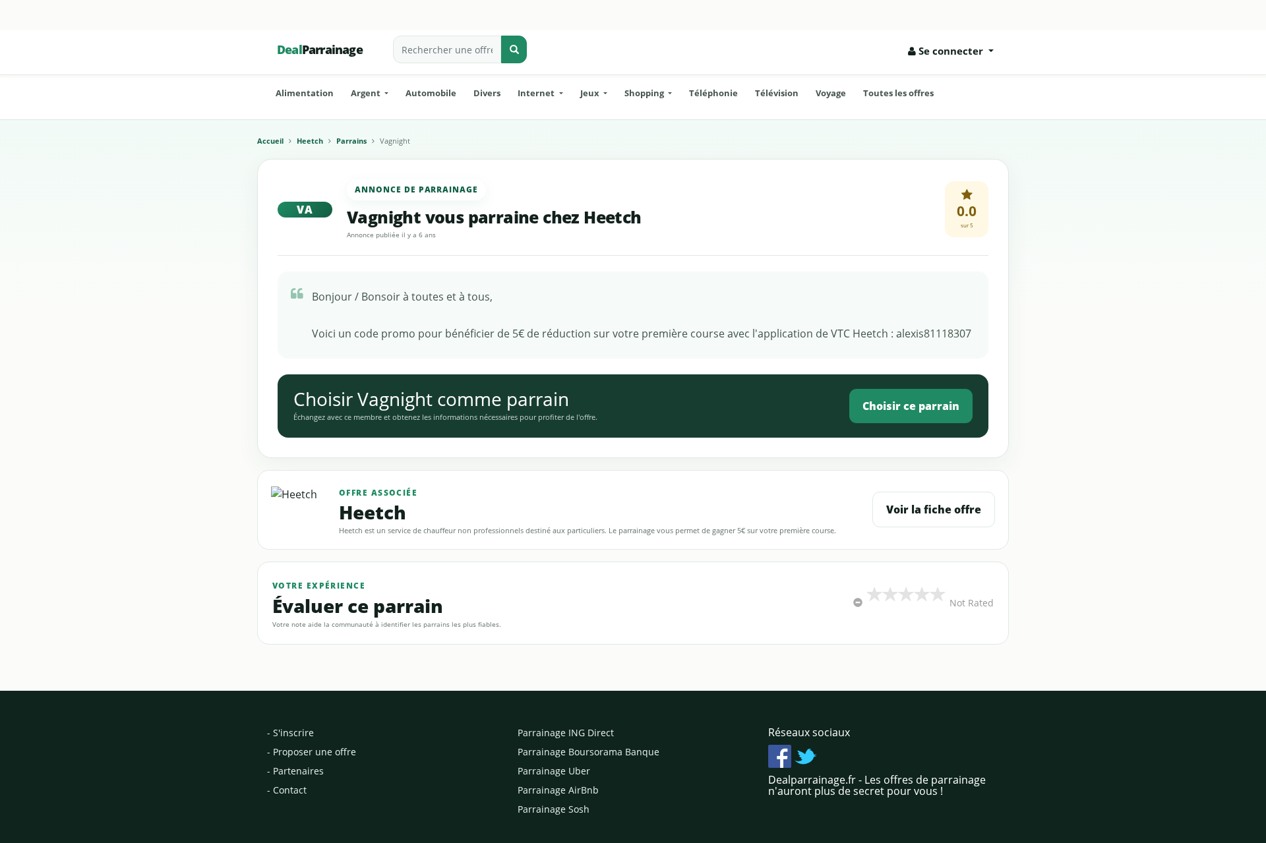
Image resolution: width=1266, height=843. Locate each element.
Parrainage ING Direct (566, 732)
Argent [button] (366, 93)
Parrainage (320, 49)
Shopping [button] (645, 93)
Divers (486, 93)
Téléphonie (713, 93)
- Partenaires (295, 771)
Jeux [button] (590, 93)
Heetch (310, 141)
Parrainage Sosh (553, 809)
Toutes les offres (898, 93)
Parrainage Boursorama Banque (588, 751)
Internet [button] (537, 93)
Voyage (831, 93)
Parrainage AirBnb (558, 790)
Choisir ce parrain (910, 406)
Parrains (351, 141)
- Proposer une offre (311, 751)
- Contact (287, 790)
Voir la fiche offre (933, 509)
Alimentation (305, 93)
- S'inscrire (290, 732)
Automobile (431, 93)
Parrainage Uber (554, 771)
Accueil (270, 141)
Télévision (777, 93)
